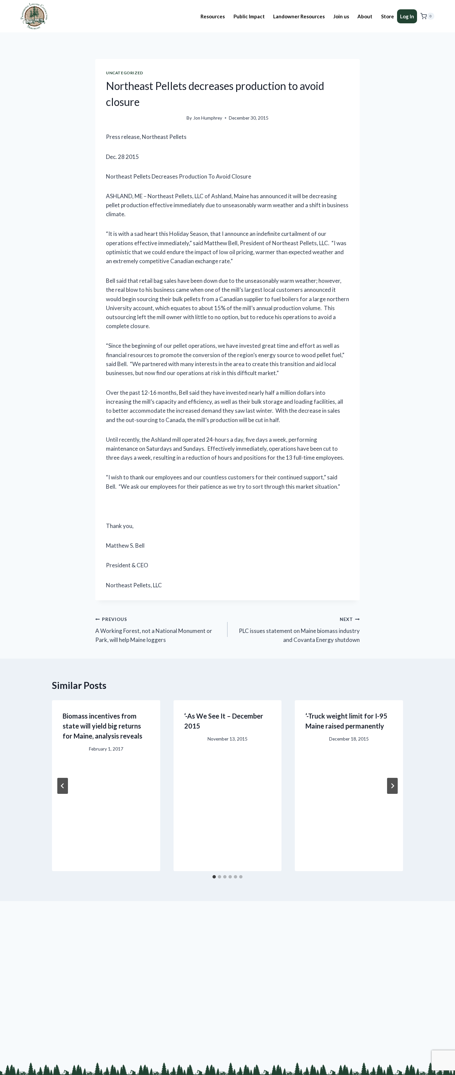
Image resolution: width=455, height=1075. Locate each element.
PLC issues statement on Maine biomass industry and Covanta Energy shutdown (299, 630)
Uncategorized (124, 72)
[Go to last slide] (62, 786)
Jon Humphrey (207, 118)
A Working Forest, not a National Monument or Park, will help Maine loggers (153, 630)
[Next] (392, 786)
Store (387, 16)
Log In (407, 16)
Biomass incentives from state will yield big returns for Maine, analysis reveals (102, 726)
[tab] (214, 876)
